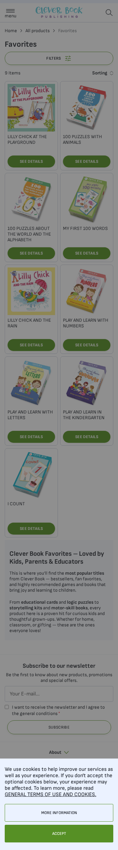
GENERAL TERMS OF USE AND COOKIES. (50, 794)
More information (59, 812)
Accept (59, 833)
